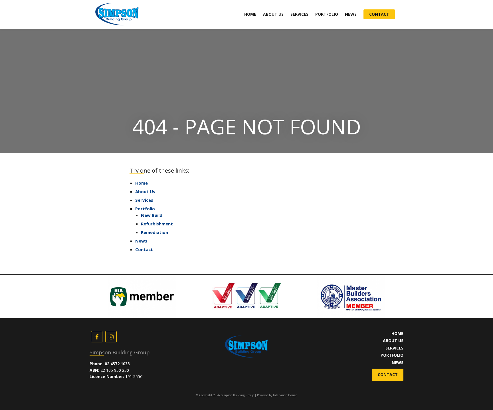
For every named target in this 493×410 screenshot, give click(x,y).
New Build (151, 215)
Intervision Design (285, 395)
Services (299, 14)
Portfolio (326, 14)
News (351, 14)
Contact (379, 14)
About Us (273, 14)
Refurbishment (157, 224)
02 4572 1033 (117, 363)
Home (250, 14)
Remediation (154, 232)
